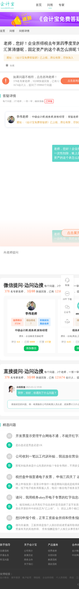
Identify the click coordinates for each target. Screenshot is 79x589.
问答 (50, 4)
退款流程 (52, 564)
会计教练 (4, 577)
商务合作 (28, 559)
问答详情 (24, 31)
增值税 (37, 577)
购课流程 (52, 559)
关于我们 (28, 564)
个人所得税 (61, 577)
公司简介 (28, 550)
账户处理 (26, 577)
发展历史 (28, 555)
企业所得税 (48, 577)
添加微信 (31, 348)
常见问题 (4, 559)
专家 (61, 4)
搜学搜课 (15, 577)
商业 (71, 577)
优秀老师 (52, 550)
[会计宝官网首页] (7, 8)
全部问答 (52, 555)
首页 (39, 4)
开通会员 (4, 555)
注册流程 (4, 550)
